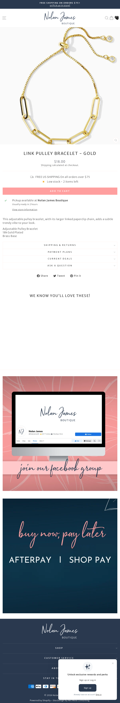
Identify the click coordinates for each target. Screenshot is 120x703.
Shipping (46, 165)
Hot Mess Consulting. (79, 700)
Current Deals (60, 258)
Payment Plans (60, 252)
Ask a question (60, 265)
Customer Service (59, 658)
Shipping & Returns (60, 245)
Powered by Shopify (40, 700)
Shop (59, 648)
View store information (24, 209)
